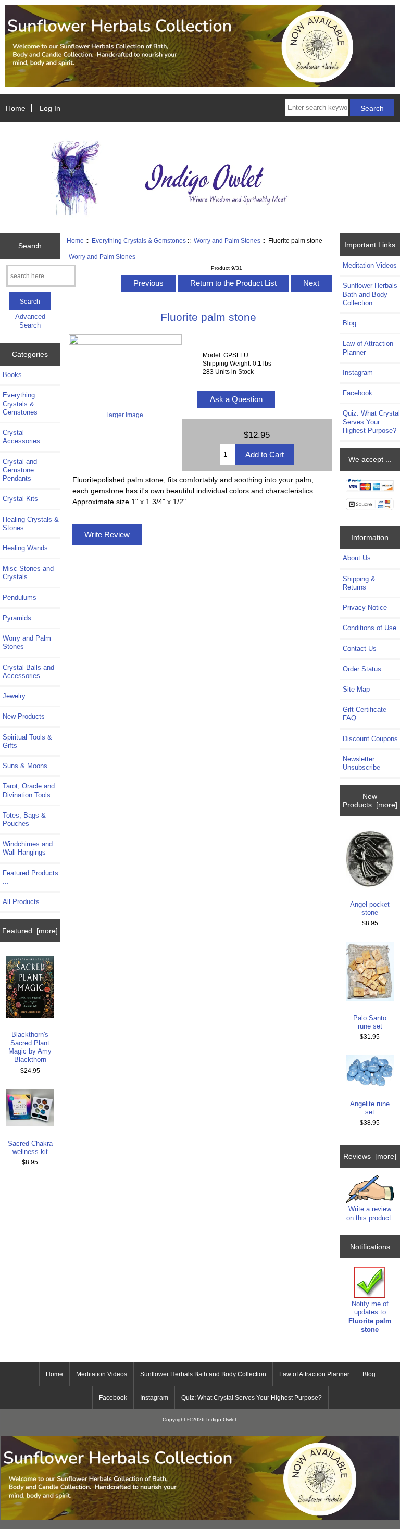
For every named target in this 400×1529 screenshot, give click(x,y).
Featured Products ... (30, 877)
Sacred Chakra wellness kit (30, 1147)
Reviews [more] (369, 1156)
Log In (50, 108)
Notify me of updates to (370, 1316)
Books (12, 375)
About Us (357, 558)
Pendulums (19, 597)
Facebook (357, 393)
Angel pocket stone (370, 908)
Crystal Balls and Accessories (28, 671)
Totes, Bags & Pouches (24, 819)
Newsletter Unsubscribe (361, 763)
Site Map (356, 689)
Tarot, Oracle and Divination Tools (29, 790)
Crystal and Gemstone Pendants (20, 470)
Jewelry (14, 696)
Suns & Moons (25, 766)
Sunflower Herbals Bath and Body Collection (370, 294)
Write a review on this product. (369, 1213)
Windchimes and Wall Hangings (28, 848)
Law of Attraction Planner (368, 348)
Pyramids (17, 618)
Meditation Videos (370, 265)
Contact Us (360, 649)
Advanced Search (30, 320)
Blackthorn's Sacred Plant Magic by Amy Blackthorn (30, 1047)
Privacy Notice (365, 607)
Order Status (362, 669)
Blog (349, 323)
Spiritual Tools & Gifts (27, 741)
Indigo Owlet (221, 1419)
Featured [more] (30, 930)
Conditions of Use (369, 628)
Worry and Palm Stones (227, 240)
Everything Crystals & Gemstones (139, 240)
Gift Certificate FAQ (364, 714)
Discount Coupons (370, 739)
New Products (24, 716)
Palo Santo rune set (369, 1022)
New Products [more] (370, 800)
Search (30, 246)
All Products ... (25, 902)
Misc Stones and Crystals (28, 573)
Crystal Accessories (21, 437)
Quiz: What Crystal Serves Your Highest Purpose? (371, 421)
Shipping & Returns (359, 583)
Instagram (358, 373)
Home (16, 108)
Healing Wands (25, 548)
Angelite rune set (370, 1108)
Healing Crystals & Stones (31, 524)
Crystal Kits (20, 499)
